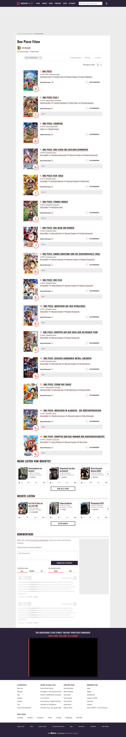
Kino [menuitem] (65, 3)
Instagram (40, 717)
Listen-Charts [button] (63, 523)
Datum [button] (55, 571)
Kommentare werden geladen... (30, 547)
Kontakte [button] (32, 571)
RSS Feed (79, 717)
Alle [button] (22, 571)
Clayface (89, 704)
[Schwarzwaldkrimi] (54, 508)
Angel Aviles (67, 704)
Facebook (20, 717)
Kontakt (19, 701)
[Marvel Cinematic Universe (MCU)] (86, 473)
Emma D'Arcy (68, 701)
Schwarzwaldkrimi (66, 503)
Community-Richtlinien (39, 540)
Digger (89, 691)
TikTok (50, 717)
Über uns (20, 688)
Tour (18, 704)
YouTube (30, 717)
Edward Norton (68, 691)
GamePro (93, 726)
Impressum (20, 726)
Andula (64, 509)
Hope (88, 688)
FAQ (18, 695)
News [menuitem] (51, 3)
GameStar (81, 726)
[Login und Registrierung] (106, 3)
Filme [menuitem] (38, 3)
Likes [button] (70, 571)
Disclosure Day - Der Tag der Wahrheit (51, 708)
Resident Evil (91, 695)
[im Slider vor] (108, 474)
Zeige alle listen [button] (63, 489)
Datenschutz (42, 726)
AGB (31, 726)
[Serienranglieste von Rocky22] (23, 473)
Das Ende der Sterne (46, 688)
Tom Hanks (67, 695)
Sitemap (19, 691)
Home (19, 34)
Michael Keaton (68, 688)
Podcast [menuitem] (58, 3)
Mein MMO (105, 726)
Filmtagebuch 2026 (97, 503)
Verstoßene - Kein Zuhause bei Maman (51, 691)
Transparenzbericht (58, 726)
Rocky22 (28, 48)
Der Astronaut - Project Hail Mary (50, 701)
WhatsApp (69, 717)
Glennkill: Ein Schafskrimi (48, 704)
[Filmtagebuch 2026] (86, 508)
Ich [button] (42, 571)
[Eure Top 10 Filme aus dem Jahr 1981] (23, 508)
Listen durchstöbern (27, 34)
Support (19, 698)
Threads (58, 717)
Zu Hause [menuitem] (72, 3)
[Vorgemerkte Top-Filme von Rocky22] (54, 473)
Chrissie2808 (34, 512)
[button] (33, 57)
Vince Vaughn (68, 698)
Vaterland (90, 701)
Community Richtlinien (24, 708)
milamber (95, 509)
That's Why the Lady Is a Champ (63, 636)
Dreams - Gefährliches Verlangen (50, 695)
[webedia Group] (63, 733)
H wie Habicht (44, 698)
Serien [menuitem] (44, 3)
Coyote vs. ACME (92, 698)
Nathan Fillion (68, 708)
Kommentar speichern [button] (64, 563)
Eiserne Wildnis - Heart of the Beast (98, 708)
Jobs (71, 726)
